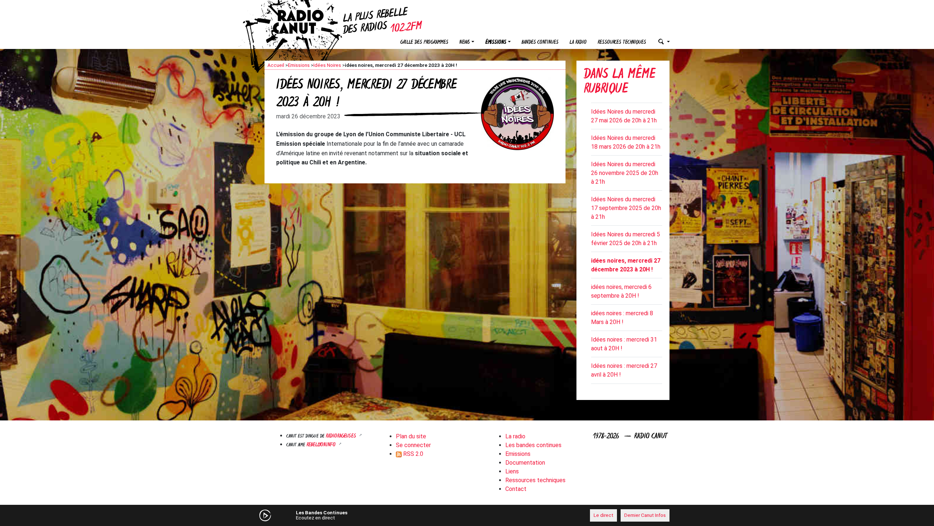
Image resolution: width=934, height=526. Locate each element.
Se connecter (413, 445)
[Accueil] (304, 22)
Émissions (495, 42)
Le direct (603, 515)
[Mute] (377, 515)
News (464, 42)
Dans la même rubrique (619, 82)
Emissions (299, 65)
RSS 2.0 (412, 453)
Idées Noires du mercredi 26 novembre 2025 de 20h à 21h (624, 173)
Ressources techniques (622, 42)
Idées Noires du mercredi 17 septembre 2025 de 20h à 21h (626, 208)
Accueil (275, 65)
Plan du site (411, 436)
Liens (512, 471)
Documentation (525, 462)
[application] (467, 515)
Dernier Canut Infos (645, 515)
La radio (578, 42)
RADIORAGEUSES (342, 436)
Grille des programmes (424, 42)
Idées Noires (327, 65)
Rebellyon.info (321, 445)
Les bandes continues (533, 445)
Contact (515, 488)
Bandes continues (540, 42)
